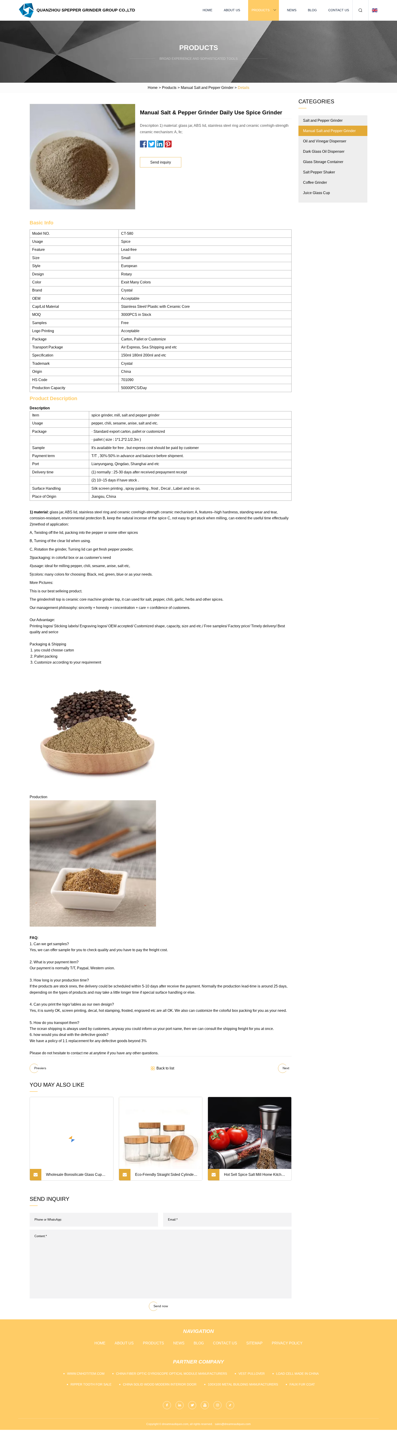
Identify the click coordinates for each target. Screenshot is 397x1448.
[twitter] (192, 1405)
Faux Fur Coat (302, 1384)
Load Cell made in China (297, 1373)
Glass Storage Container (323, 162)
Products (260, 10)
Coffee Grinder (315, 182)
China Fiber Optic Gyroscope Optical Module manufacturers (171, 1373)
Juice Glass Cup (316, 193)
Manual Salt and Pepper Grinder (207, 88)
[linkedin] (180, 1405)
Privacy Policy (287, 1343)
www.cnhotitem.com (86, 1373)
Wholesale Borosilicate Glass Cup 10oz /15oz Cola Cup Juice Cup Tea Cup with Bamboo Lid (75, 1176)
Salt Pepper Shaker (319, 172)
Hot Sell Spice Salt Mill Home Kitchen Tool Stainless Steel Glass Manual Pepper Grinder (255, 1176)
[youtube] (205, 1405)
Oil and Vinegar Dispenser (324, 141)
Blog (312, 10)
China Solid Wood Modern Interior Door (159, 1384)
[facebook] (167, 1405)
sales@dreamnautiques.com (233, 1424)
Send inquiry (160, 162)
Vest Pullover (251, 1373)
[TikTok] (230, 1405)
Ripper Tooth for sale (91, 1384)
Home (207, 10)
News (291, 10)
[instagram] (217, 1405)
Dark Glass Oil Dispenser (323, 151)
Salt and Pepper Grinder (323, 120)
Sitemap (254, 1343)
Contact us (338, 10)
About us (232, 10)
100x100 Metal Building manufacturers (243, 1384)
